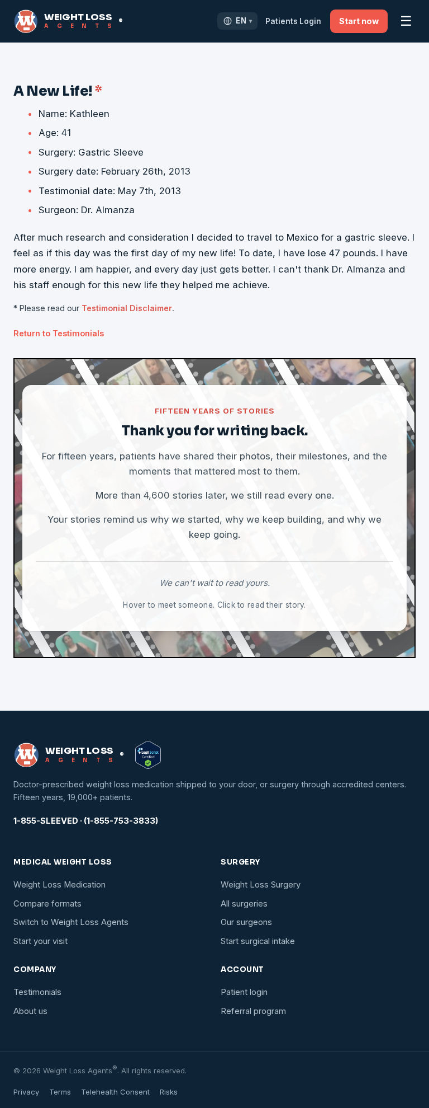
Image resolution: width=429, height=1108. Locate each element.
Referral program (253, 1011)
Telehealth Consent (115, 1091)
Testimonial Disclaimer (127, 308)
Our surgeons (246, 922)
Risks (169, 1091)
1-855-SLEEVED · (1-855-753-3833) (85, 821)
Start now (359, 21)
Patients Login (293, 21)
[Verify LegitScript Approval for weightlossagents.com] (148, 755)
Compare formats (47, 904)
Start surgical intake (258, 941)
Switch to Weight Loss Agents (70, 922)
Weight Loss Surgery (261, 885)
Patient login (244, 992)
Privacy (26, 1091)
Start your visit (40, 941)
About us (30, 1011)
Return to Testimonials (58, 333)
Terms (60, 1091)
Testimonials (37, 992)
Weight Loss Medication (59, 885)
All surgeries (244, 904)
